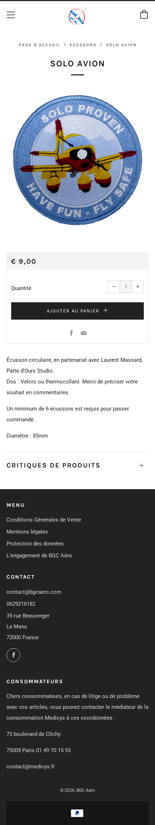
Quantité (21, 288)
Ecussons (83, 45)
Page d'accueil (39, 45)
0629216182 (20, 604)
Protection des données (35, 543)
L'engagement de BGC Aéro (39, 555)
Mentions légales (27, 531)
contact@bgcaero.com (33, 592)
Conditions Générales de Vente (43, 520)
